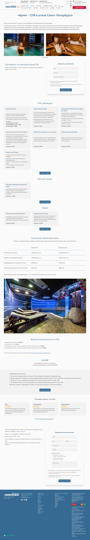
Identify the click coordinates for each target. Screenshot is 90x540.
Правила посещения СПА (76, 527)
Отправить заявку (66, 90)
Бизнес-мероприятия (58, 498)
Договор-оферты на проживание (77, 529)
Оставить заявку (45, 173)
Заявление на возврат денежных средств (79, 533)
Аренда (56, 504)
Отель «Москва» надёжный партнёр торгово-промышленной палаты (78, 498)
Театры (56, 502)
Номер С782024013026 (76, 495)
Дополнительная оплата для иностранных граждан (79, 532)
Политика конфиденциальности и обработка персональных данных (77, 514)
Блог (55, 507)
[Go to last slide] (6, 46)
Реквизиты (74, 534)
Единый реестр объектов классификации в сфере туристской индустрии (79, 494)
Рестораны (38, 5)
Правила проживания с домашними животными (78, 523)
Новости (56, 506)
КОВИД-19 (73, 501)
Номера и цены (25, 5)
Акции (32, 5)
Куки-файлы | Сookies (75, 515)
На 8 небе (39, 502)
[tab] (42, 57)
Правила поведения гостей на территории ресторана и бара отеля (78, 525)
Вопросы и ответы (41, 511)
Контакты (39, 513)
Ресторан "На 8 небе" (26, 7)
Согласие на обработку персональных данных (78, 511)
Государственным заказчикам (60, 499)
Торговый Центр (40, 505)
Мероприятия (57, 495)
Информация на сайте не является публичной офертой (78, 500)
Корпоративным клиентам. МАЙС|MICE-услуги (61, 494)
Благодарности (40, 509)
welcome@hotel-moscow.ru (25, 497)
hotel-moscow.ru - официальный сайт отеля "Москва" (78, 508)
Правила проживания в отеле (77, 521)
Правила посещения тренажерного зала (78, 528)
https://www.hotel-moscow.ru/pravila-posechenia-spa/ (37, 353)
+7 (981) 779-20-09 (20, 431)
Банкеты (36, 7)
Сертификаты (40, 507)
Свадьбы (52, 7)
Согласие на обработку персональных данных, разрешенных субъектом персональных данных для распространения (78, 518)
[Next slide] (84, 46)
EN (68, 1)
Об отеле (39, 506)
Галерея (39, 510)
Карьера (56, 503)
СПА (56, 5)
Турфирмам (57, 500)
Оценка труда (74, 536)
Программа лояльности (76, 509)
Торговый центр (44, 7)
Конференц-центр (48, 5)
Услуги (39, 498)
